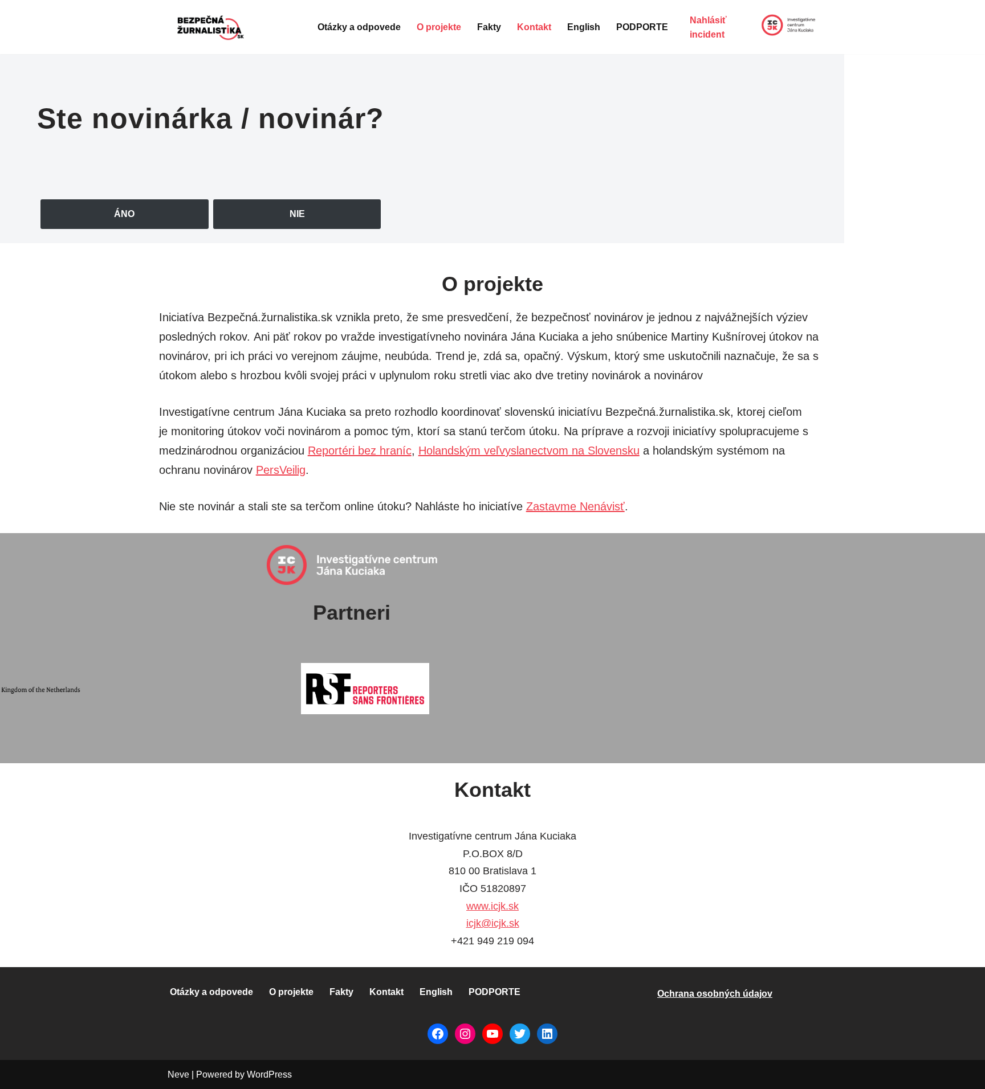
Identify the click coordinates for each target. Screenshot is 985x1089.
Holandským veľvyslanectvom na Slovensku (529, 450)
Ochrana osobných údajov (714, 993)
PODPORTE (642, 27)
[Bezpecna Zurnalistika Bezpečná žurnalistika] (212, 27)
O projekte (439, 27)
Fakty (489, 27)
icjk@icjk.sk (492, 923)
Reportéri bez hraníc (360, 450)
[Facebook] (438, 1034)
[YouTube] (492, 1034)
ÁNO (124, 214)
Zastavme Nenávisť (575, 506)
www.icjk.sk (492, 906)
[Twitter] (520, 1034)
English (583, 27)
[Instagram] (465, 1034)
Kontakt (534, 27)
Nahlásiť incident (708, 27)
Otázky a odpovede (359, 27)
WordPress (269, 1074)
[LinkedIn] (547, 1034)
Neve (178, 1074)
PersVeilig (281, 470)
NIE (297, 214)
